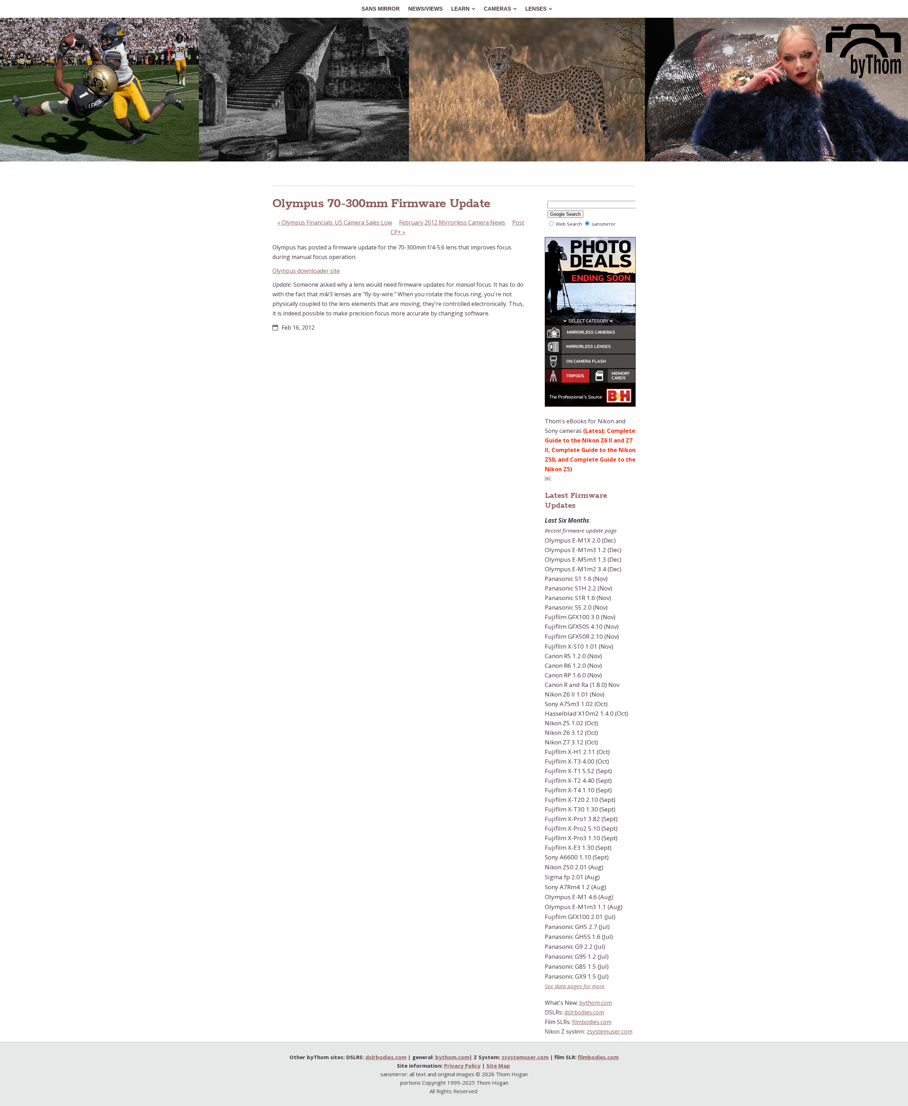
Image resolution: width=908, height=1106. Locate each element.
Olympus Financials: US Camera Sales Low (334, 222)
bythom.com (595, 1003)
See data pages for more (575, 986)
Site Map (498, 1065)
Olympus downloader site (306, 271)
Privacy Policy (462, 1065)
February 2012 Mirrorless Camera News (452, 222)
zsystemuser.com (609, 1031)
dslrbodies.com (584, 1012)
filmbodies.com (591, 1022)
